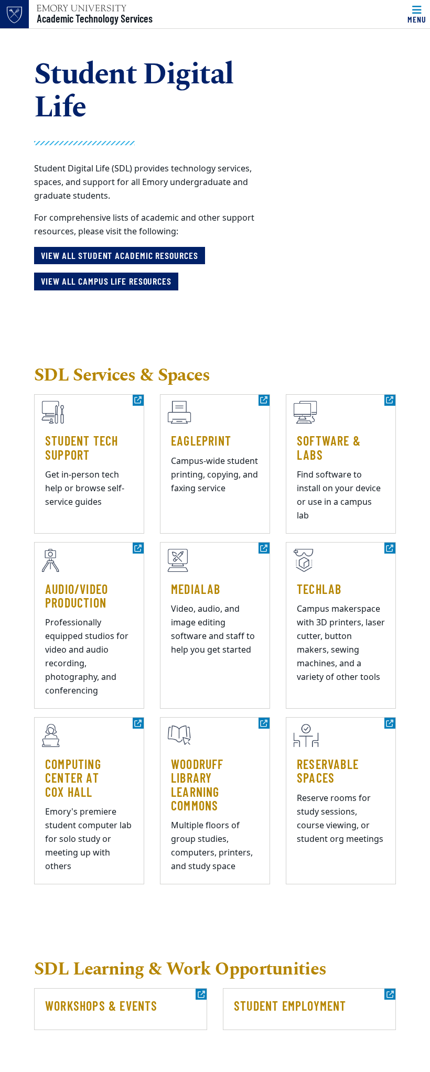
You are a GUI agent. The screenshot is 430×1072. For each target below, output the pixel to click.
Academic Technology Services (95, 18)
